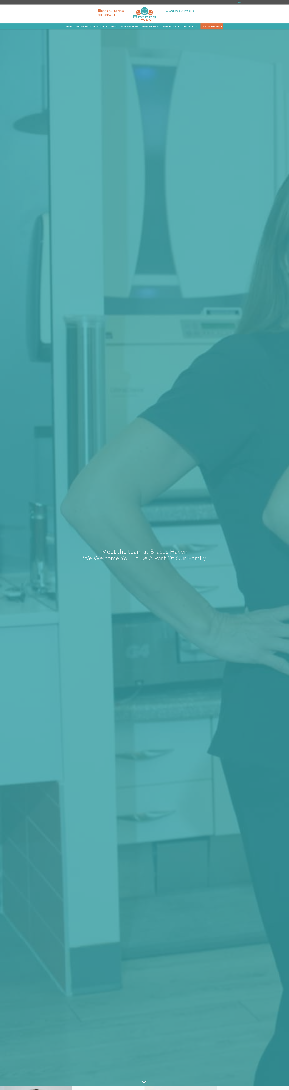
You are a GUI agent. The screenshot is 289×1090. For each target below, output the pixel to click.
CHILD (101, 15)
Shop (239, 2)
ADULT (113, 15)
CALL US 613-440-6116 (181, 10)
